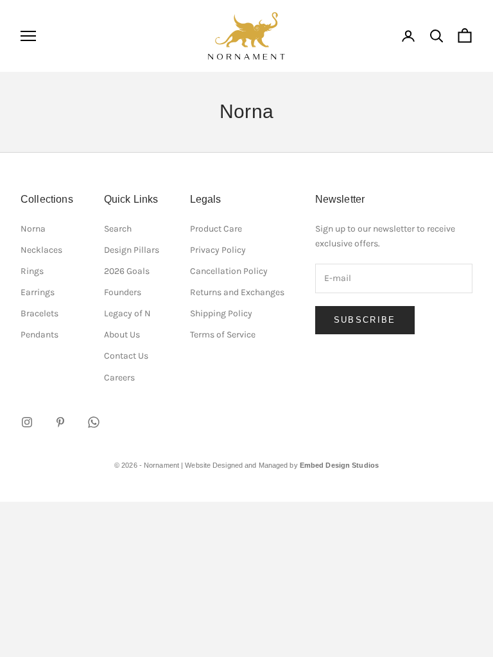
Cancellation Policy (229, 271)
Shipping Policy (221, 313)
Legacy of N (127, 313)
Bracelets (39, 313)
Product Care (216, 228)
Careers (119, 377)
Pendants (39, 334)
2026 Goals (127, 271)
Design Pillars (131, 249)
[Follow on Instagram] (27, 422)
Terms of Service (222, 334)
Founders (122, 292)
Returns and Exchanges (237, 292)
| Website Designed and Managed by (280, 465)
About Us (122, 334)
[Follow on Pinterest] (60, 422)
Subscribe (365, 320)
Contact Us (126, 355)
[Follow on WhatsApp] (93, 422)
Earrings (38, 292)
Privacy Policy (218, 249)
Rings (32, 271)
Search (118, 228)
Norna (33, 228)
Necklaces (41, 249)
